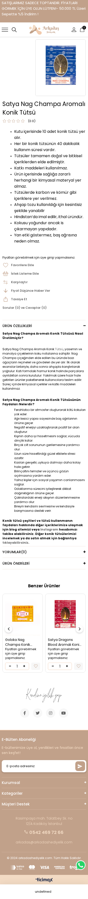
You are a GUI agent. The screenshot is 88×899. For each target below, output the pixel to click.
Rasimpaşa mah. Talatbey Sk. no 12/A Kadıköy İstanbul (44, 821)
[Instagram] (50, 713)
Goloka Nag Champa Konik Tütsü (17, 642)
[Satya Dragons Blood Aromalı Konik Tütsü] (65, 616)
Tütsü (59, 349)
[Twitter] (37, 713)
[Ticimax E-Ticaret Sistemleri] (44, 880)
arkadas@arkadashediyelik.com (44, 842)
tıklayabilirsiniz (15, 543)
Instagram (49, 529)
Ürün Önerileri (16, 563)
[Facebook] (24, 713)
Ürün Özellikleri (17, 325)
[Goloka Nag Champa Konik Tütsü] (22, 616)
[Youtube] (63, 713)
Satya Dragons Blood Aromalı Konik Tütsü (64, 642)
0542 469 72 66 (46, 832)
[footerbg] (44, 695)
